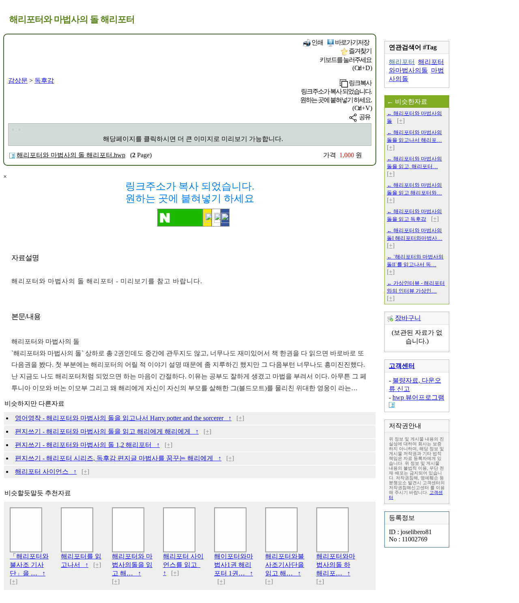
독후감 (44, 80)
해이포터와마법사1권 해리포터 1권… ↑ (233, 565)
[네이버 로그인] (180, 218)
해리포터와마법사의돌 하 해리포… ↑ (335, 565)
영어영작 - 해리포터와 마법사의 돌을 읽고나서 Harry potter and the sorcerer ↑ (123, 418)
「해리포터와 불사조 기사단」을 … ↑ (29, 565)
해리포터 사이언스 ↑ (46, 471)
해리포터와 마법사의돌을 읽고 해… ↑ (132, 565)
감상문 (18, 80)
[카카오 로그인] (207, 218)
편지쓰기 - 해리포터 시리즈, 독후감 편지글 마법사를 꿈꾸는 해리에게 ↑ (118, 458)
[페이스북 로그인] (225, 218)
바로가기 (351, 42)
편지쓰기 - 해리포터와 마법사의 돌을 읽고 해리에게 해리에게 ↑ (107, 431)
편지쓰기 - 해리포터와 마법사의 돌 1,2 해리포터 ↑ (87, 444)
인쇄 (317, 42)
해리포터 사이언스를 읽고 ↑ (183, 564)
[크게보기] (13, 129)
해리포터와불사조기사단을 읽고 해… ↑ (284, 565)
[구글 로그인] (216, 218)
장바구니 (408, 317)
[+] (240, 418)
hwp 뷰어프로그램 (418, 397)
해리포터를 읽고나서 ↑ (81, 560)
